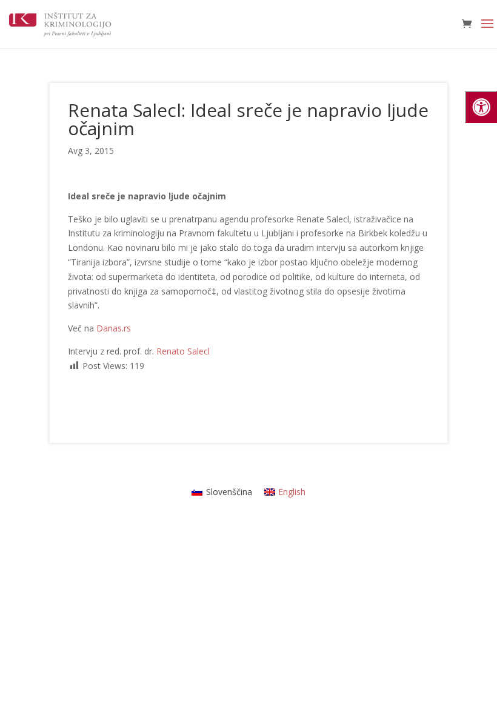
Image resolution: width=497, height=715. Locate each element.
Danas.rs (113, 328)
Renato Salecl (183, 351)
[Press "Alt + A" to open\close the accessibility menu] (481, 107)
